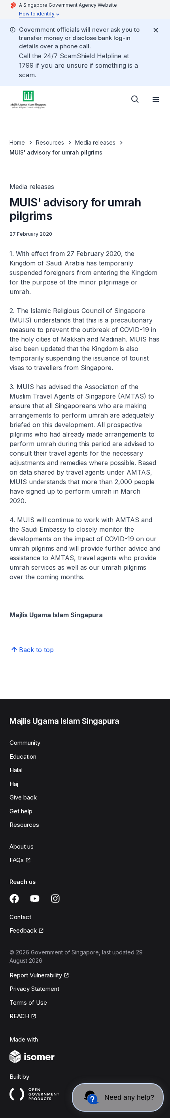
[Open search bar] (135, 99)
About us (21, 846)
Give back (23, 797)
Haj (13, 784)
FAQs (20, 860)
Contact (20, 917)
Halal (16, 770)
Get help (20, 811)
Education (22, 756)
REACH (22, 1016)
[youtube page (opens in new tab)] (35, 898)
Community (24, 742)
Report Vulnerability (35, 975)
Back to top (36, 650)
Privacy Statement (34, 988)
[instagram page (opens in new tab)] (55, 898)
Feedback (26, 931)
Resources (50, 142)
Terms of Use (28, 1002)
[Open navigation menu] (155, 99)
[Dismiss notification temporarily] (155, 30)
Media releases (95, 142)
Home (17, 142)
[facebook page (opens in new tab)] (14, 898)
